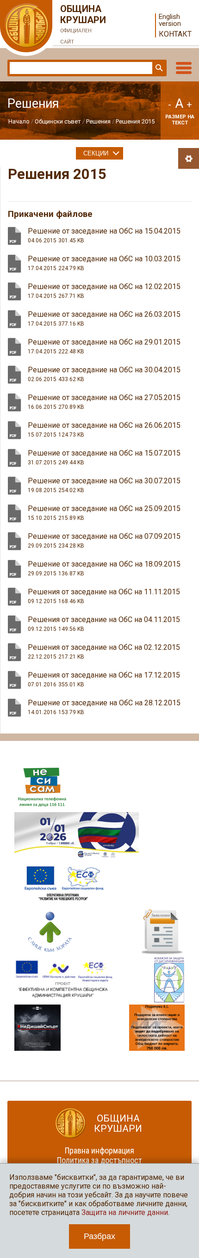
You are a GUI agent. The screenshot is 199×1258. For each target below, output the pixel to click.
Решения (98, 121)
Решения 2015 (135, 121)
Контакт (175, 34)
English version (170, 20)
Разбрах (99, 1236)
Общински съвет (58, 121)
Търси (158, 68)
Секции (95, 153)
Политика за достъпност (99, 1160)
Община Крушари (83, 24)
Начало (19, 121)
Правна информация (99, 1150)
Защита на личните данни (124, 1212)
